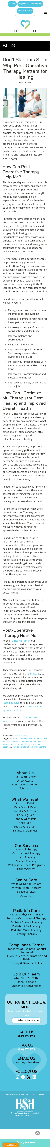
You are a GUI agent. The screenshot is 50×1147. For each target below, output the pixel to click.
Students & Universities (26, 986)
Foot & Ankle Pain (25, 826)
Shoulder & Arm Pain (25, 811)
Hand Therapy (26, 857)
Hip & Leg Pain (25, 815)
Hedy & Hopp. (30, 1115)
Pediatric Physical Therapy (26, 914)
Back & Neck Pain (25, 807)
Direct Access (25, 780)
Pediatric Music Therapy (26, 930)
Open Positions (26, 982)
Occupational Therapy (26, 853)
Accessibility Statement (25, 784)
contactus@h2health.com (26, 1062)
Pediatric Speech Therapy (26, 922)
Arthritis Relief (25, 803)
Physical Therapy (20, 735)
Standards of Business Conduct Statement (26, 950)
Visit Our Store (25, 11)
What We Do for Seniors (26, 884)
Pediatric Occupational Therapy (26, 918)
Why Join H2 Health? (26, 978)
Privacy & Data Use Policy (26, 963)
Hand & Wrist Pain (25, 819)
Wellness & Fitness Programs (26, 865)
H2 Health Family (20, 640)
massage (35, 673)
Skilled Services (26, 891)
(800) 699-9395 (11, 702)
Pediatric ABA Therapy (26, 926)
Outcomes (26, 895)
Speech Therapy (26, 861)
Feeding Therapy (26, 934)
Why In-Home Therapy (26, 888)
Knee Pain (25, 823)
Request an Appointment (30, 4)
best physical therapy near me (19, 741)
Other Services (26, 869)
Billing (12, 4)
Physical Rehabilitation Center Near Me (29, 747)
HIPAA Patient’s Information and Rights (26, 957)
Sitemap (25, 788)
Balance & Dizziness (25, 830)
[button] (37, 1133)
